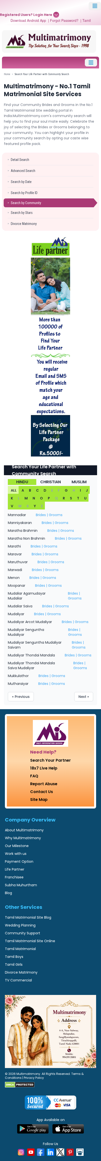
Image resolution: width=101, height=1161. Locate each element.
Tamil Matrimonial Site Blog (28, 917)
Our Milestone (17, 845)
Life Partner (14, 869)
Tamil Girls (14, 964)
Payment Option (19, 861)
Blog (8, 892)
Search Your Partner (50, 760)
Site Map (39, 799)
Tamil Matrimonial (20, 948)
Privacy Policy (34, 1078)
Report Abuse (43, 784)
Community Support (22, 933)
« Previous (21, 696)
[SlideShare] (80, 1152)
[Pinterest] (70, 1152)
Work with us (15, 853)
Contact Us (41, 792)
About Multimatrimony (24, 830)
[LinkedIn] (50, 1152)
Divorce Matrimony (21, 972)
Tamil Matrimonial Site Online (30, 941)
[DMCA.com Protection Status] (50, 1085)
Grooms (56, 514)
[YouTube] (31, 1152)
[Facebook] (40, 1152)
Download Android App (28, 20)
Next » (83, 696)
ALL (14, 490)
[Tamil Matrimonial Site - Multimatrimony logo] (50, 733)
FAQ (34, 776)
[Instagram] (21, 1152)
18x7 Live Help (43, 768)
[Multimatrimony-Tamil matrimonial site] (49, 41)
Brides (41, 514)
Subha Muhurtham (21, 885)
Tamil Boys (14, 956)
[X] (60, 1152)
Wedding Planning (20, 925)
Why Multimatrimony (23, 837)
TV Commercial (18, 980)
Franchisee (14, 877)
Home (7, 74)
